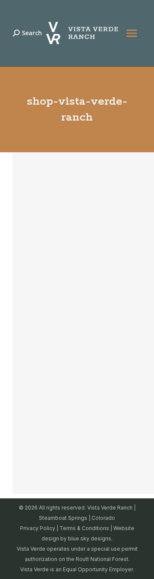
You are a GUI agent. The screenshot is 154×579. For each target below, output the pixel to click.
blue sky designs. (90, 538)
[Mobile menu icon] (131, 33)
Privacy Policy (37, 528)
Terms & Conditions (84, 528)
